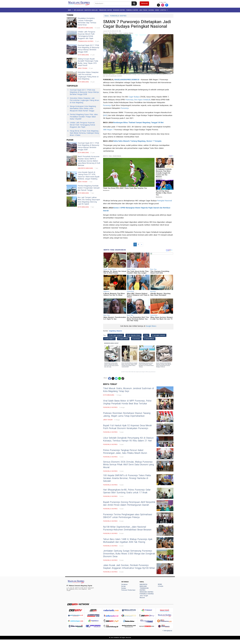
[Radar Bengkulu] (93, 626)
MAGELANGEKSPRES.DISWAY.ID (126, 79)
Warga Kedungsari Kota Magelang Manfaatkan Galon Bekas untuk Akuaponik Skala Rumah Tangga (82, 108)
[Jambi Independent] (75, 615)
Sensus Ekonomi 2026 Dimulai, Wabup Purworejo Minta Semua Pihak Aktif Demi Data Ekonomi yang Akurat (128, 464)
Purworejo (129, 99)
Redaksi (123, 588)
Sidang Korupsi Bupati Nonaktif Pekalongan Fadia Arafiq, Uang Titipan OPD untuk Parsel (88, 62)
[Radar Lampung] (129, 615)
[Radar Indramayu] (146, 610)
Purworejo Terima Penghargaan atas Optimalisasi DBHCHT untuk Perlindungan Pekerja (127, 516)
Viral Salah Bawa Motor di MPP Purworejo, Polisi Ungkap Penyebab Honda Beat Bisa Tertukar (127, 402)
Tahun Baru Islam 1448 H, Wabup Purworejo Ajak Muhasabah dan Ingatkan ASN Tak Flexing (127, 541)
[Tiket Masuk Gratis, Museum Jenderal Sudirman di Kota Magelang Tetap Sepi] (165, 391)
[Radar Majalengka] (93, 621)
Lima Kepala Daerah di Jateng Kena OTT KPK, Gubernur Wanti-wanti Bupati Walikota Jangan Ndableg (88, 175)
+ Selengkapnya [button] (167, 631)
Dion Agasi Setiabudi (142, 99)
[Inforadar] (111, 615)
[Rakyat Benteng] (146, 626)
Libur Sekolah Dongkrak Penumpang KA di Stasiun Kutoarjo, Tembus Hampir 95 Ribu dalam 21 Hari (128, 439)
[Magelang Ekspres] (164, 615)
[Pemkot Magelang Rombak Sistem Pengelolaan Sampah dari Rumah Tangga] (72, 190)
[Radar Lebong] (111, 626)
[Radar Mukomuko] (75, 626)
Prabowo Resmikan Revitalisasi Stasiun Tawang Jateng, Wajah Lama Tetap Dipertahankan (126, 415)
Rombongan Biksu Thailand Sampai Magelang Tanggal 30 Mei (138, 122)
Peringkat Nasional (164, 200)
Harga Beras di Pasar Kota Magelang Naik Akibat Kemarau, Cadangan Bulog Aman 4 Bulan (83, 133)
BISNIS (157, 10)
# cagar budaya (123, 339)
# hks (146, 335)
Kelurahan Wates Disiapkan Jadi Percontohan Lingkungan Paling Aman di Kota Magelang (88, 75)
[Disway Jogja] (111, 621)
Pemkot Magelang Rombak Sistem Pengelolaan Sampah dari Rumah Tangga (89, 188)
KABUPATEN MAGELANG (91, 10)
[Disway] (75, 610)
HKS (105, 115)
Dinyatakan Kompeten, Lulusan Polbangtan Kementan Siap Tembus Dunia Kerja (87, 21)
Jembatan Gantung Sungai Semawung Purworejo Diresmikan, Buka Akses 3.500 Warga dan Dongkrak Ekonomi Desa (129, 553)
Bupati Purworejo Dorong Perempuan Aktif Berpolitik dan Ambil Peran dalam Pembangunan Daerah (129, 504)
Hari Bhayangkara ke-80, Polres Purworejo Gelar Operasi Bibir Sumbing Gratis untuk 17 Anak (127, 491)
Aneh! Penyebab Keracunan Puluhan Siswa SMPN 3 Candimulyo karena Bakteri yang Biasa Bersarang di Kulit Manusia (89, 161)
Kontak (123, 586)
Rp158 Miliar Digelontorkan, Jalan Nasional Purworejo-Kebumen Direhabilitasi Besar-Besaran (127, 528)
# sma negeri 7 (109, 339)
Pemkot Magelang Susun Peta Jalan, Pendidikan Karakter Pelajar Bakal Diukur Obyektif (83, 116)
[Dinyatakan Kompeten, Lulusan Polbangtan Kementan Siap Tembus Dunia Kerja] (72, 22)
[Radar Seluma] (129, 626)
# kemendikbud (149, 339)
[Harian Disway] (93, 610)
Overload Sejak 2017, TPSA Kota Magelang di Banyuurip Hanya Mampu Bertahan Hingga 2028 (88, 48)
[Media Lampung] (129, 610)
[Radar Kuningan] (75, 621)
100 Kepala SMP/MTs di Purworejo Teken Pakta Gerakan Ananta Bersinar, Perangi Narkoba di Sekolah (127, 478)
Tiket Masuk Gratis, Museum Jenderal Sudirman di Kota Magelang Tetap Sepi (128, 390)
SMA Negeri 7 (108, 129)
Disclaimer (124, 584)
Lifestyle (163, 10)
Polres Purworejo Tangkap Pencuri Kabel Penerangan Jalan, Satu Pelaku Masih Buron (125, 452)
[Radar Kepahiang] (146, 621)
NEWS (69, 10)
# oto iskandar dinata (133, 335)
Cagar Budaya (134, 97)
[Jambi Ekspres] (93, 615)
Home (107, 16)
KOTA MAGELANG (78, 10)
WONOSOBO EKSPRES (119, 10)
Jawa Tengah (143, 10)
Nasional (151, 10)
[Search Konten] (134, 3)
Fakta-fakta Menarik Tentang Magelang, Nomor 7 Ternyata (137, 141)
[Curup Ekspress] (164, 621)
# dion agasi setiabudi (116, 335)
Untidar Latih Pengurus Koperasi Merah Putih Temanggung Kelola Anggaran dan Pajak (86, 35)
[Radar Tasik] (111, 610)
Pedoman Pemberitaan (128, 590)
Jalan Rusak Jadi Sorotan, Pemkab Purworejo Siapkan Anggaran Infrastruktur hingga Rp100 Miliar (129, 567)
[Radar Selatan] (164, 626)
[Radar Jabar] (129, 621)
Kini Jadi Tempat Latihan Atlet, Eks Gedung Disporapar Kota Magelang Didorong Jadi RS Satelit (89, 200)
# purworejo (136, 339)
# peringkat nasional (158, 335)
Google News (151, 326)
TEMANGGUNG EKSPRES (105, 10)
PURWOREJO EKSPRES (132, 10)
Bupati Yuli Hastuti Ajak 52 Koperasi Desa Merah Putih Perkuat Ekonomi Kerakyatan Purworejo (127, 427)
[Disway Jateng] (146, 615)
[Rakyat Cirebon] (164, 610)
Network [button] (144, 3)
